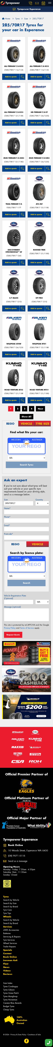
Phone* (7, 517)
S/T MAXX (13, 298)
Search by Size (9, 903)
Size (6, 499)
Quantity (39, 499)
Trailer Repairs (9, 946)
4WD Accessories (11, 930)
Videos (7, 970)
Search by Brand (10, 906)
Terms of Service (27, 628)
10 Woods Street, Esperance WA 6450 (28, 850)
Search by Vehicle (11, 900)
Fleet (5, 963)
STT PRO (39, 298)
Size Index (7, 983)
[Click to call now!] (30, 3)
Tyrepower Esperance (29, 9)
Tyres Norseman (10, 999)
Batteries (7, 933)
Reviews (7, 974)
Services (7, 926)
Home (7, 18)
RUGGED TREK (39, 250)
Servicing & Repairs (11, 936)
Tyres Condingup (10, 986)
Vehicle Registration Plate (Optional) (15, 597)
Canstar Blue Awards (12, 1003)
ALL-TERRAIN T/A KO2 (13, 66)
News (6, 967)
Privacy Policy (9, 628)
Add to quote (11, 77)
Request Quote (13, 635)
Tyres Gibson (9, 989)
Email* (7, 525)
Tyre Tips (7, 913)
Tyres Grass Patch (11, 993)
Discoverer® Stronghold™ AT (14, 251)
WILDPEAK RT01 (39, 344)
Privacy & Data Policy (18, 1035)
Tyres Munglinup (10, 996)
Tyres (6, 896)
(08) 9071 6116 (16, 855)
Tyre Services (9, 940)
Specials (7, 950)
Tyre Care (7, 910)
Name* (7, 508)
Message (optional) (12, 607)
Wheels (7, 916)
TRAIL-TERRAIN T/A (14, 204)
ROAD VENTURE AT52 (14, 390)
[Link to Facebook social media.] (26, 1041)
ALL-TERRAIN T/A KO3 (39, 66)
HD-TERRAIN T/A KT (39, 112)
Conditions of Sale (34, 1035)
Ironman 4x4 (10, 960)
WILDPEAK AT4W (13, 344)
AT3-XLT (39, 204)
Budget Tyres (8, 1006)
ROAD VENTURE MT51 (39, 390)
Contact (7, 953)
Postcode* (8, 534)
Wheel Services (10, 943)
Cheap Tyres (8, 1009)
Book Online (10, 956)
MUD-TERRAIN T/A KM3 (13, 158)
